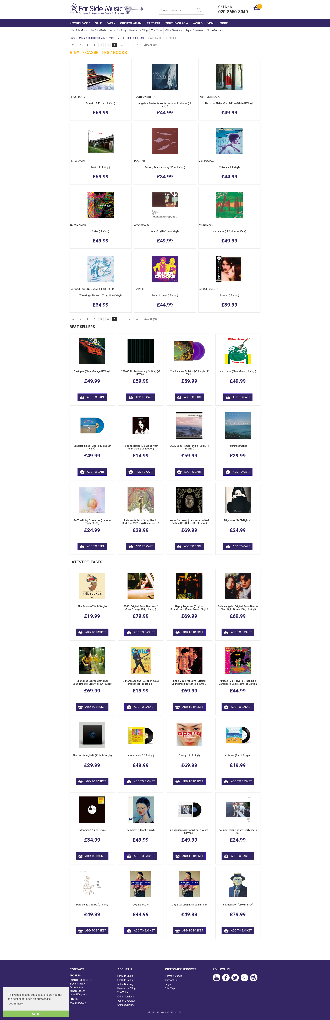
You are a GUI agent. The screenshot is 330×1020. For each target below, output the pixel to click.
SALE (98, 23)
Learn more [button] (16, 1003)
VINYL (211, 23)
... (122, 44)
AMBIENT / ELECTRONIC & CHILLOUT (126, 38)
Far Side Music (79, 30)
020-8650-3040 (78, 1003)
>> (136, 44)
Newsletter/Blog (138, 30)
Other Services (173, 30)
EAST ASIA (154, 23)
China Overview (215, 30)
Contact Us (171, 980)
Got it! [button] (36, 1013)
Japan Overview (194, 30)
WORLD (198, 23)
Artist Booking (118, 30)
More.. (224, 23)
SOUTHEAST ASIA (176, 23)
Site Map (170, 988)
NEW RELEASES (80, 23)
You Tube (156, 30)
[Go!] (199, 10)
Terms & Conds (173, 976)
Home (72, 38)
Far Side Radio (99, 30)
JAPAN (111, 23)
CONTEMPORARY (96, 38)
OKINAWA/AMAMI (131, 23)
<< (73, 44)
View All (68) (150, 44)
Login (168, 984)
